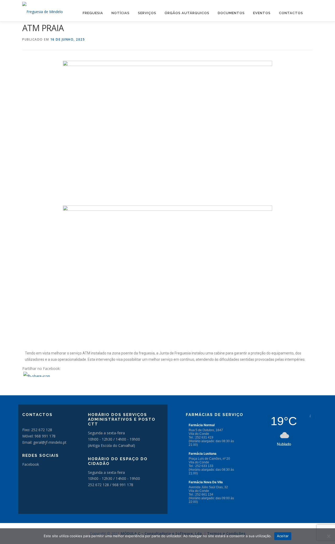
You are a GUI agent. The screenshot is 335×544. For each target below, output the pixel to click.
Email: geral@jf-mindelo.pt (44, 442)
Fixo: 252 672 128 (37, 429)
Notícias (120, 13)
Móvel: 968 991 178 (38, 436)
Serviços (147, 13)
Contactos (291, 13)
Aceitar (283, 536)
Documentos (231, 13)
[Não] (328, 536)
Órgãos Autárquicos (187, 13)
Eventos (262, 13)
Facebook (30, 464)
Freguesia (93, 13)
